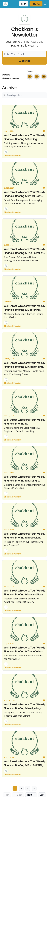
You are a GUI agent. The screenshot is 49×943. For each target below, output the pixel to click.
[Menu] (45, 3)
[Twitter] (30, 77)
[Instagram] (44, 77)
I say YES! (36, 3)
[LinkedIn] (37, 77)
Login (23, 3)
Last (42, 794)
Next (29, 794)
